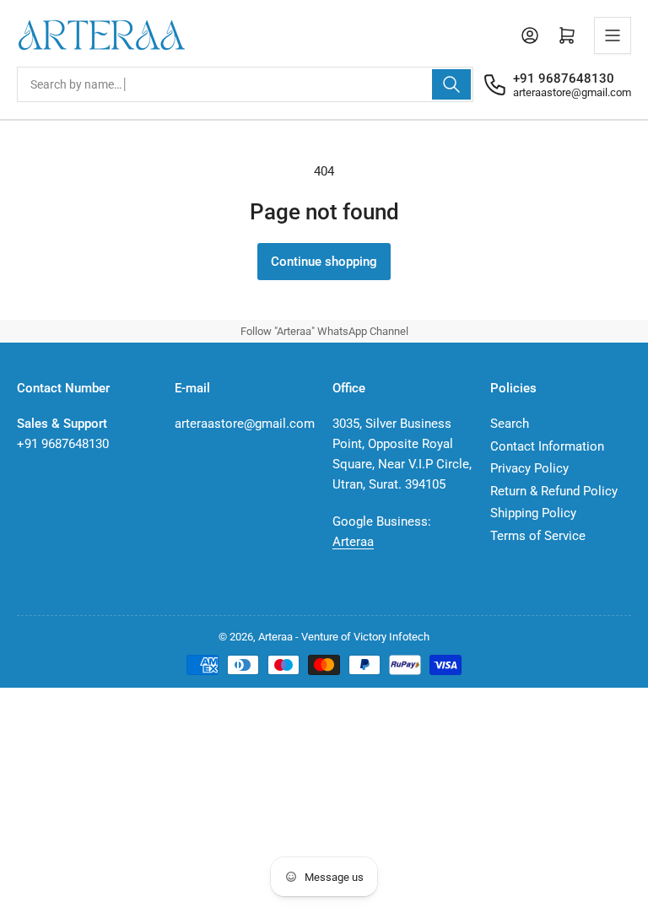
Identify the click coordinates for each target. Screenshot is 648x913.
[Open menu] (612, 35)
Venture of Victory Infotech (365, 636)
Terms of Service (538, 535)
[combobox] (245, 84)
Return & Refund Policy (554, 491)
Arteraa (353, 541)
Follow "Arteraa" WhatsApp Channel (324, 331)
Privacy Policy (529, 468)
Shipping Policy (533, 513)
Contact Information (547, 446)
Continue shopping (324, 261)
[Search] (451, 84)
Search (509, 423)
